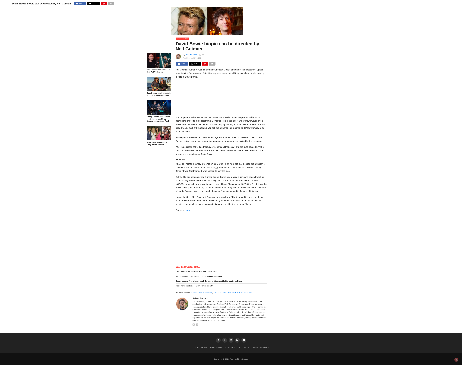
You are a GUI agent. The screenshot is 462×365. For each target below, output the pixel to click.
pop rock (248, 293)
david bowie (207, 293)
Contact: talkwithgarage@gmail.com (209, 347)
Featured (217, 293)
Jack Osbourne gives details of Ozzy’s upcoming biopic (158, 94)
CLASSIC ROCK (196, 293)
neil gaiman (233, 293)
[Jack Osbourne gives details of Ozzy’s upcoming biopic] (159, 90)
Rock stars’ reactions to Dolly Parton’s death (157, 143)
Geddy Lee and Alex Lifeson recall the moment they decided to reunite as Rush (158, 119)
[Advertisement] (221, 98)
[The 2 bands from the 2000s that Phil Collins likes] (159, 67)
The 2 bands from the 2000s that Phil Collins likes (158, 71)
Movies (225, 293)
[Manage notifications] (456, 360)
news (241, 293)
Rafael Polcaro (192, 55)
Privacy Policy (234, 347)
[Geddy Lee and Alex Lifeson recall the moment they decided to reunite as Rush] (159, 114)
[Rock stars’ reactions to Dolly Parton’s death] (159, 139)
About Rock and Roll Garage (256, 347)
